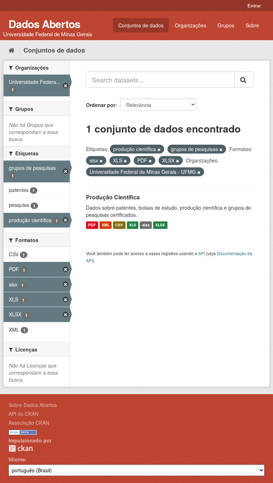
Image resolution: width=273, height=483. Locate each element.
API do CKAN (23, 413)
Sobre (252, 25)
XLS (132, 225)
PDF (92, 225)
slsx (146, 225)
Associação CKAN (29, 422)
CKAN (21, 448)
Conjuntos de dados (141, 25)
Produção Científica (113, 197)
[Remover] (159, 149)
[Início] (12, 49)
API (201, 253)
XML (105, 225)
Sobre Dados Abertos (33, 404)
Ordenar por (100, 104)
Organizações (190, 25)
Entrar (254, 5)
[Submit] (243, 79)
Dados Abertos (44, 23)
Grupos (226, 25)
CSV (119, 225)
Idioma (17, 459)
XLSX (160, 225)
